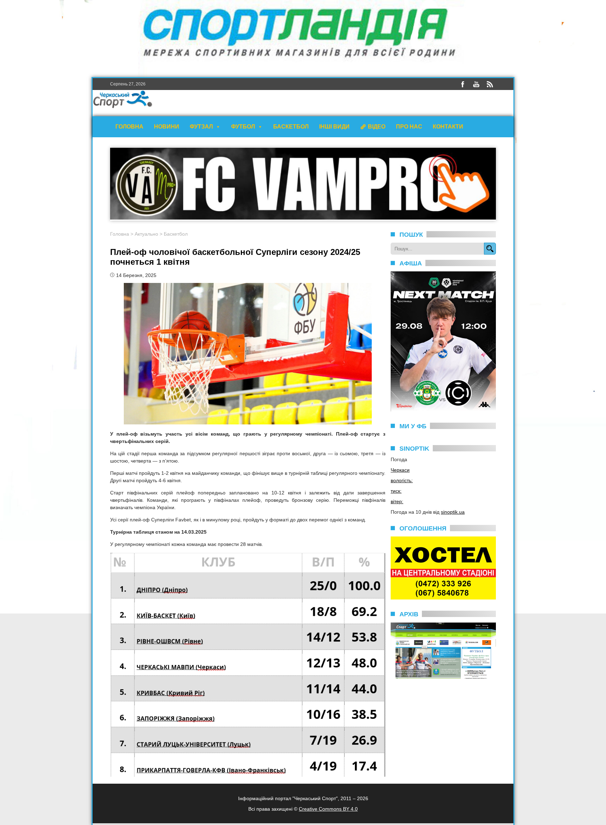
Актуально (146, 234)
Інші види (334, 127)
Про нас (409, 127)
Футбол (243, 127)
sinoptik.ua (453, 512)
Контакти (448, 127)
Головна (129, 127)
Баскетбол (291, 127)
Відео (376, 127)
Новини (166, 127)
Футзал (201, 127)
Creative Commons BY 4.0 (328, 809)
